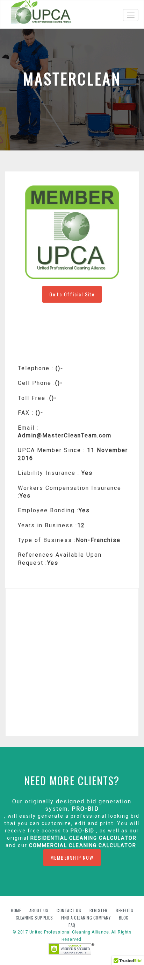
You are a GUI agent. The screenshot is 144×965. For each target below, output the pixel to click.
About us (39, 910)
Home (16, 910)
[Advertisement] (72, 662)
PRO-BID (85, 808)
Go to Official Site (72, 294)
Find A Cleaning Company (86, 918)
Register (98, 910)
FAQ (72, 925)
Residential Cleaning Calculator (83, 838)
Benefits (124, 910)
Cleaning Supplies (35, 918)
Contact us (69, 910)
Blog (124, 918)
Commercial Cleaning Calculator (81, 845)
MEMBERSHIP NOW (71, 857)
